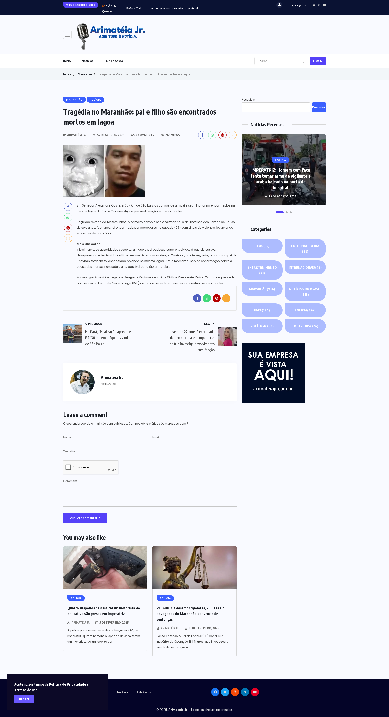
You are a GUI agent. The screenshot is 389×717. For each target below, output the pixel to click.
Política (262, 326)
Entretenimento (262, 270)
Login (317, 61)
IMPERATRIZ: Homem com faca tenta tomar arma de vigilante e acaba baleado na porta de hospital (281, 178)
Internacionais (305, 267)
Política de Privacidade (67, 684)
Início (67, 61)
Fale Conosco (113, 61)
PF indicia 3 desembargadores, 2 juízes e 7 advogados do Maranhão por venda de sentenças (190, 614)
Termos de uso (25, 689)
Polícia (305, 310)
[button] (280, 212)
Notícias (87, 61)
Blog (262, 246)
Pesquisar (248, 99)
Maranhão (85, 74)
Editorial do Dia (305, 248)
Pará (262, 310)
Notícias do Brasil (305, 291)
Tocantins (305, 326)
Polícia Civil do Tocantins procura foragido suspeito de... (163, 8)
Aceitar (24, 699)
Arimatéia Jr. (81, 622)
